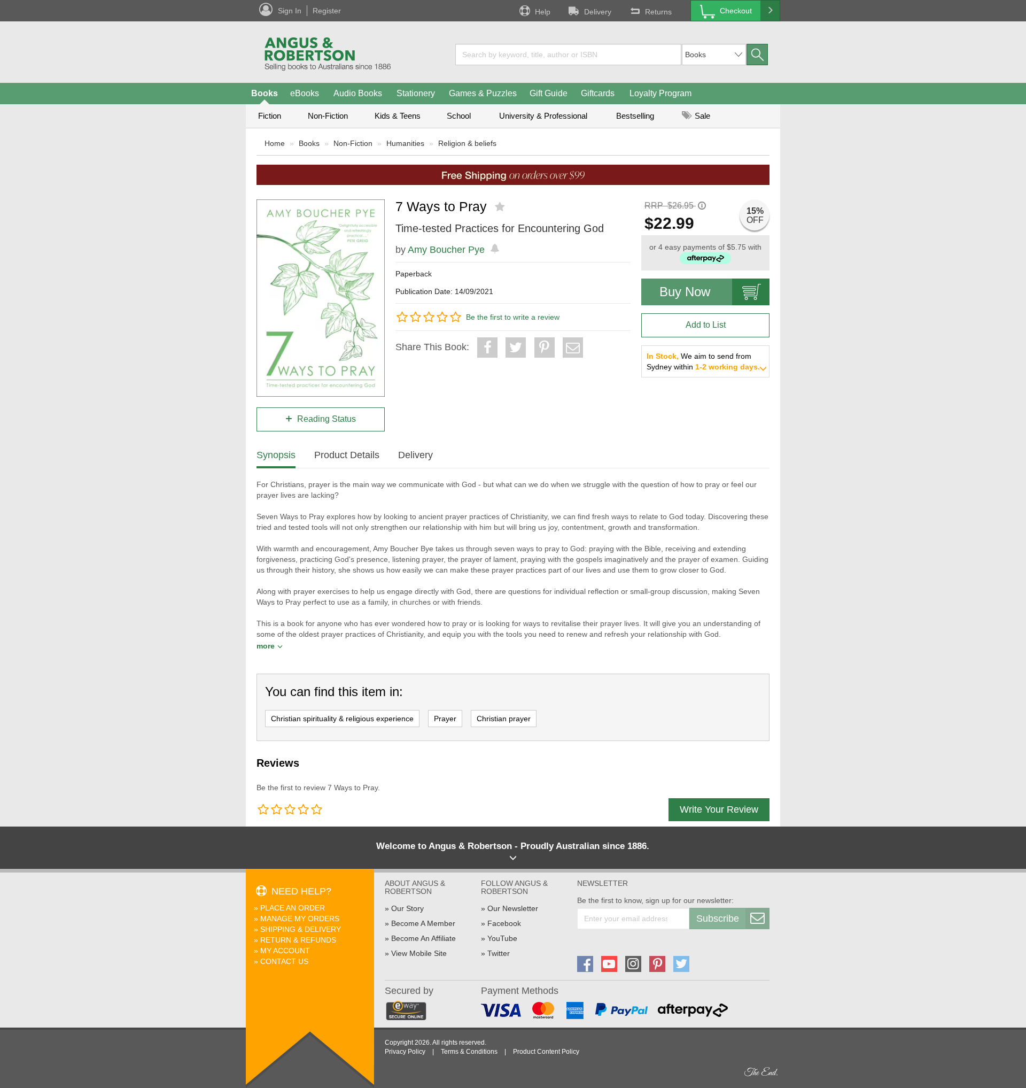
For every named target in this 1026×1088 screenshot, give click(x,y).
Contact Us (284, 961)
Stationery (416, 93)
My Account (285, 950)
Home (275, 143)
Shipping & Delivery (300, 929)
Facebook (504, 923)
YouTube (502, 938)
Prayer (445, 718)
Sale (701, 115)
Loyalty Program (660, 93)
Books (264, 93)
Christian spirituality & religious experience (342, 718)
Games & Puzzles (483, 93)
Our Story (407, 908)
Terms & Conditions (469, 1051)
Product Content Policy (546, 1051)
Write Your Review (719, 809)
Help (542, 11)
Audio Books (357, 93)
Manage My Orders (299, 918)
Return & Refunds (298, 940)
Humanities (405, 143)
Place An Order (292, 908)
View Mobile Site (419, 953)
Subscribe (717, 918)
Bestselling (635, 115)
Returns (658, 11)
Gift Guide (549, 93)
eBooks (304, 93)
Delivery (597, 11)
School (459, 115)
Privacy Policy (405, 1051)
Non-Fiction (328, 115)
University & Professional (543, 115)
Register (327, 10)
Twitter (498, 953)
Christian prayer (504, 718)
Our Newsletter (512, 908)
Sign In (289, 10)
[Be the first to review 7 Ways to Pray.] (501, 207)
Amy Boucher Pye (446, 249)
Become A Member (423, 923)
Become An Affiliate (423, 938)
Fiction (269, 115)
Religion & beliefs (467, 143)
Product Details (346, 455)
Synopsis (276, 455)
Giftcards (598, 93)
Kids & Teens (398, 115)
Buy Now (684, 291)
